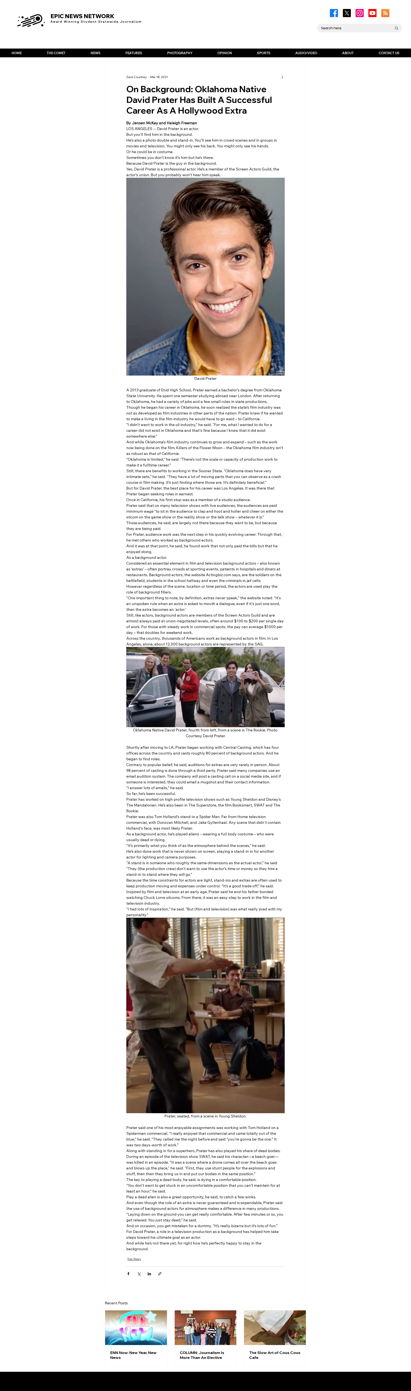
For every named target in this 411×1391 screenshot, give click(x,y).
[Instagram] (360, 13)
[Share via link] (160, 1274)
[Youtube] (372, 13)
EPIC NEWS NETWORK (83, 16)
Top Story (134, 1259)
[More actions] (282, 77)
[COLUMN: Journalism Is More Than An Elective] (206, 1327)
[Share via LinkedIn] (149, 1274)
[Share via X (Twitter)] (139, 1274)
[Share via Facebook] (128, 1274)
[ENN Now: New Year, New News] (136, 1327)
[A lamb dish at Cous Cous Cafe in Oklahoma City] (275, 1327)
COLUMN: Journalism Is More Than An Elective (202, 1355)
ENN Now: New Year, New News (133, 1355)
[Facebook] (334, 13)
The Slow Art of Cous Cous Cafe (274, 1355)
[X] (347, 13)
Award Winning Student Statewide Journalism (96, 22)
